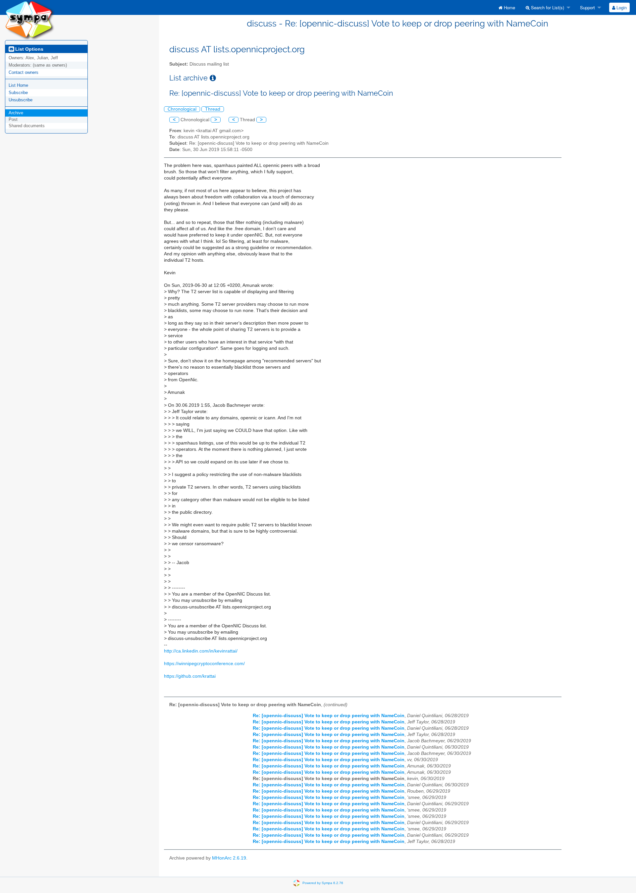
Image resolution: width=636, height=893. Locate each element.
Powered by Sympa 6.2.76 (322, 883)
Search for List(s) (547, 7)
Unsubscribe (20, 99)
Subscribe (18, 92)
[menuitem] (506, 7)
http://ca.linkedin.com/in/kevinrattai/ (201, 651)
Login (621, 7)
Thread (212, 109)
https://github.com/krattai (190, 676)
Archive (16, 112)
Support (587, 7)
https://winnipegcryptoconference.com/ (204, 663)
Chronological (182, 109)
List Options (28, 49)
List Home (18, 85)
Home (509, 7)
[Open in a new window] (213, 78)
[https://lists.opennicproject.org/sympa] (30, 19)
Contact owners (23, 72)
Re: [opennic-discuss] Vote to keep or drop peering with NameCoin (328, 715)
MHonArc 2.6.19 (229, 858)
